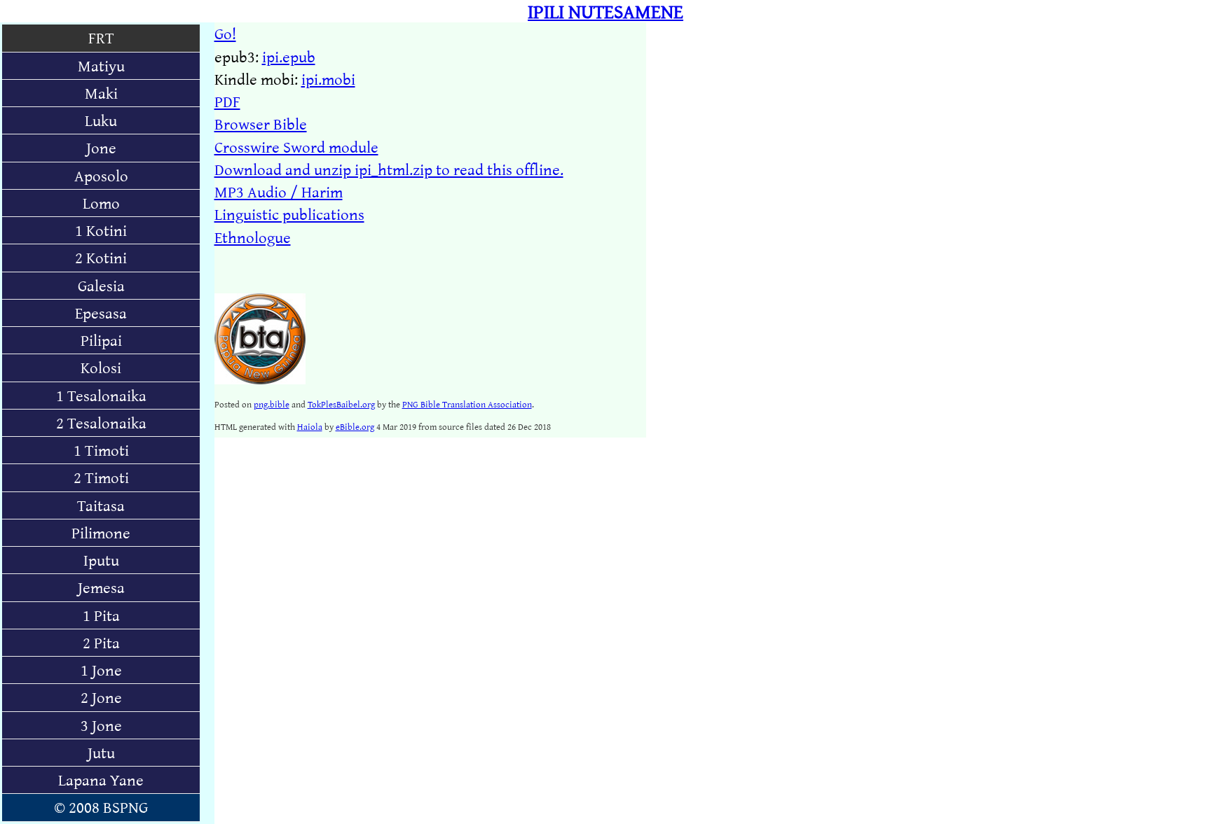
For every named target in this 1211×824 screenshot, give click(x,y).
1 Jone (101, 669)
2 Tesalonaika (101, 422)
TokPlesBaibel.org (341, 404)
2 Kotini (101, 257)
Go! (225, 33)
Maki (101, 92)
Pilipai (101, 339)
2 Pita (101, 642)
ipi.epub (288, 56)
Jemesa (101, 587)
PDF (227, 101)
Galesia (101, 285)
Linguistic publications (289, 213)
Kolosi (101, 367)
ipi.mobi (328, 78)
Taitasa (101, 505)
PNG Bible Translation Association (467, 404)
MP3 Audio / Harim (278, 191)
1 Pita (101, 615)
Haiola (309, 426)
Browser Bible (260, 123)
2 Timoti (101, 477)
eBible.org (355, 426)
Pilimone (100, 532)
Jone (101, 147)
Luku (101, 120)
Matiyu (101, 65)
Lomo (101, 202)
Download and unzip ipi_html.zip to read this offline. (388, 169)
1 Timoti (101, 449)
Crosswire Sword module (296, 146)
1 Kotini (101, 230)
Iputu (101, 559)
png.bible (271, 404)
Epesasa (101, 312)
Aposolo (101, 175)
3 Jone (101, 724)
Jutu (101, 752)
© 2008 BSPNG (101, 806)
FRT (101, 37)
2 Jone (101, 696)
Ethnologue (252, 237)
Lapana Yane (101, 779)
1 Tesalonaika (101, 395)
